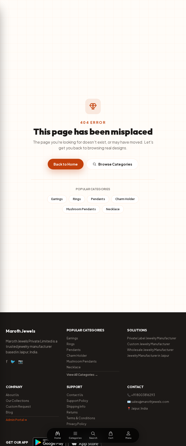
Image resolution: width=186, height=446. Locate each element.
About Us (12, 395)
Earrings (57, 199)
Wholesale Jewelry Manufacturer (150, 350)
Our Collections (17, 401)
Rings (77, 199)
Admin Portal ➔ (16, 420)
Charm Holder (125, 199)
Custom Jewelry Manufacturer (148, 344)
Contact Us (75, 395)
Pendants (98, 199)
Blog (9, 412)
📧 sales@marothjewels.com (148, 402)
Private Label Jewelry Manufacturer (151, 338)
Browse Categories (115, 164)
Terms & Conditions (81, 418)
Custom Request (18, 406)
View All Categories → (82, 374)
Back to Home (66, 164)
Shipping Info (76, 406)
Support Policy (77, 401)
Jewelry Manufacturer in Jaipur (148, 355)
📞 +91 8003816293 (141, 395)
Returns (72, 412)
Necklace (113, 209)
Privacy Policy (76, 424)
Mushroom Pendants (81, 209)
